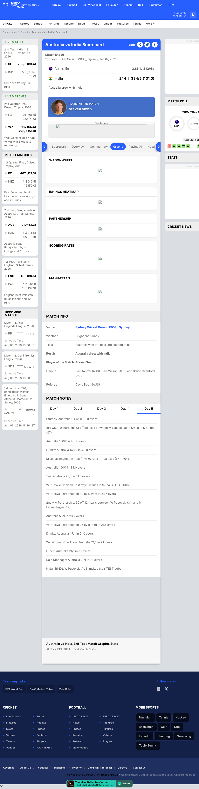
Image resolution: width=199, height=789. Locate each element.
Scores (24, 23)
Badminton (155, 4)
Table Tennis (148, 745)
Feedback (42, 767)
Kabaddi (144, 736)
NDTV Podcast (91, 4)
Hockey (181, 717)
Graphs (118, 146)
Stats (173, 157)
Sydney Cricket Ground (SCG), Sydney (71, 59)
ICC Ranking (44, 747)
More (150, 23)
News (82, 23)
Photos (94, 23)
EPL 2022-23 (111, 716)
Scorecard (59, 146)
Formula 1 (112, 4)
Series (38, 23)
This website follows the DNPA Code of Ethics (92, 774)
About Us (25, 767)
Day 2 (77, 408)
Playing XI (135, 146)
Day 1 (54, 408)
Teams (137, 23)
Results (69, 23)
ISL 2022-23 (80, 716)
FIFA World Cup (14, 689)
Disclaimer (60, 767)
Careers (122, 767)
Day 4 (125, 408)
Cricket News (180, 227)
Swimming (184, 736)
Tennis (128, 4)
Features (123, 23)
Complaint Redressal (100, 767)
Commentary (99, 146)
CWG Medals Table (41, 689)
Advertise (8, 767)
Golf (140, 4)
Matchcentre (80, 747)
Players (41, 741)
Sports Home (10, 32)
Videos (108, 23)
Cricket (56, 4)
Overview (78, 146)
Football (72, 4)
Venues (11, 747)
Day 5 (148, 408)
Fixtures (54, 23)
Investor (77, 767)
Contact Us (139, 767)
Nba (177, 726)
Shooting (164, 736)
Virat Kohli (65, 689)
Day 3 (101, 408)
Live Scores (13, 716)
